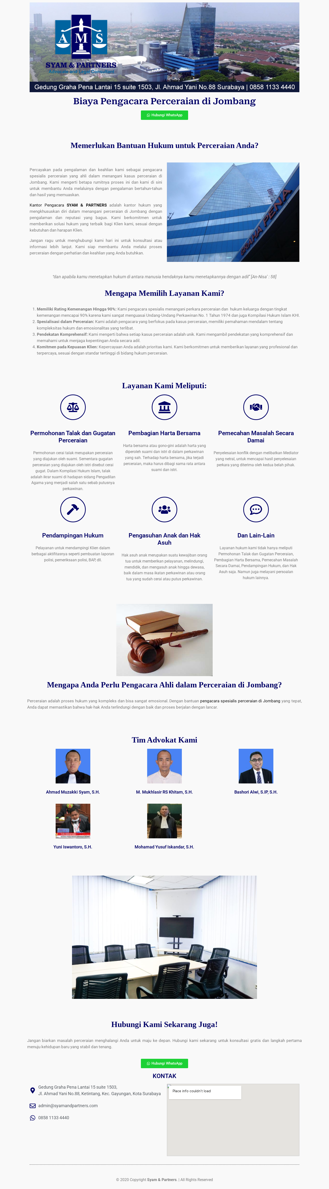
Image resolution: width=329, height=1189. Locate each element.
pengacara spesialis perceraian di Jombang (240, 700)
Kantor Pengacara (68, 205)
